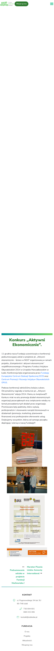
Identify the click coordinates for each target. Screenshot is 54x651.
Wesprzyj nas (21, 4)
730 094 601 (29, 608)
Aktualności (27, 640)
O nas (27, 631)
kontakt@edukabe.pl (29, 617)
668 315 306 (29, 612)
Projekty (27, 636)
